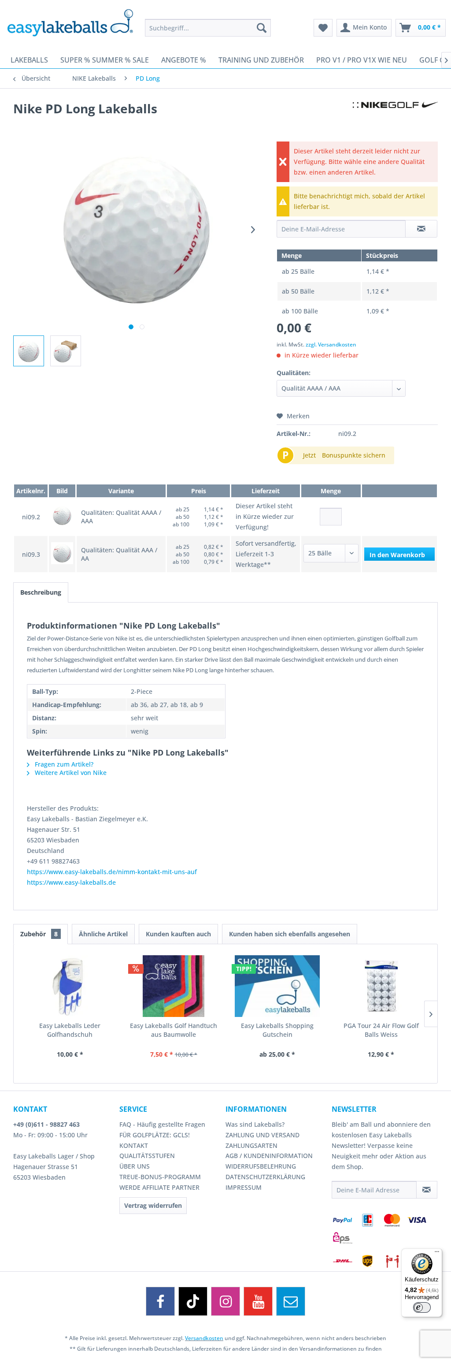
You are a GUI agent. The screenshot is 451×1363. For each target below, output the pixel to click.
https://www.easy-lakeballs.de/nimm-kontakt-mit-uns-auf (112, 872)
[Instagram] (225, 1301)
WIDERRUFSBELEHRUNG (261, 1166)
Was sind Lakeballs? (255, 1124)
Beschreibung (40, 592)
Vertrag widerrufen (153, 1205)
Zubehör (39, 934)
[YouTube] (258, 1301)
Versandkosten (204, 1338)
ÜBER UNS (134, 1166)
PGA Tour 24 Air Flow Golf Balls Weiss (381, 1030)
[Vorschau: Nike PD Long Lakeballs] (28, 350)
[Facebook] (160, 1301)
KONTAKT (133, 1145)
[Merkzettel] (323, 28)
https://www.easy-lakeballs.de (71, 882)
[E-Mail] (291, 1301)
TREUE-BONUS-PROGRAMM (160, 1177)
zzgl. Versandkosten (331, 344)
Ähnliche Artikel (103, 934)
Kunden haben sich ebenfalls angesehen (289, 934)
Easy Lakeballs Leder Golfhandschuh (69, 1030)
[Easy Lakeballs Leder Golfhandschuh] (70, 986)
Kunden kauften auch (178, 934)
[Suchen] (261, 28)
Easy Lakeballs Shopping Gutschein (277, 1030)
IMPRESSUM (244, 1187)
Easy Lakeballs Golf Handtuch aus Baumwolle (173, 1030)
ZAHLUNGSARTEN (251, 1145)
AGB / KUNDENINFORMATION (269, 1155)
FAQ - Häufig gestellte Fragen (162, 1124)
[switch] (422, 1307)
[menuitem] (208, 28)
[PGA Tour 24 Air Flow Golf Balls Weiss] (381, 986)
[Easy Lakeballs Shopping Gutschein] (277, 986)
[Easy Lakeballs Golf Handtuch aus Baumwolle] (174, 986)
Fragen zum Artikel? (63, 764)
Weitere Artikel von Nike (70, 772)
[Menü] (437, 1253)
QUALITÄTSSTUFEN (147, 1155)
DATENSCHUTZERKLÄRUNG (265, 1177)
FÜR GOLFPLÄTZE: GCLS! (154, 1135)
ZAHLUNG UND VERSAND (262, 1135)
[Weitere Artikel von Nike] (395, 117)
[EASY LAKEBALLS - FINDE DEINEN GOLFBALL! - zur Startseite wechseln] (69, 24)
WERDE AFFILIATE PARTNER (159, 1187)
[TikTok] (193, 1301)
